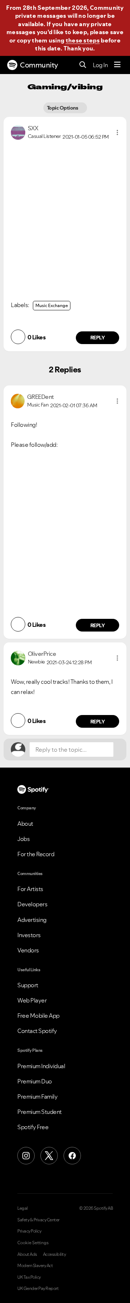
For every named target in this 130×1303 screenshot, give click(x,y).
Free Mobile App (38, 1016)
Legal (22, 1208)
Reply (97, 337)
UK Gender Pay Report (37, 1288)
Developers (32, 904)
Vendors (28, 950)
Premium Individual (41, 1066)
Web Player (32, 1000)
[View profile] (18, 132)
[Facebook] (72, 1155)
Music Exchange (51, 305)
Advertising (32, 920)
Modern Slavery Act (35, 1266)
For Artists (30, 889)
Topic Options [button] (63, 107)
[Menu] (117, 65)
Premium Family (37, 1096)
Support (27, 985)
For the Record (35, 854)
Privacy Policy (29, 1231)
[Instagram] (26, 1155)
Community (39, 65)
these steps (83, 40)
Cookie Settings (33, 1243)
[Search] (82, 65)
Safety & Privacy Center (38, 1220)
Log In (100, 65)
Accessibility (54, 1254)
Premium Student (39, 1112)
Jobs (23, 839)
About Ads (27, 1254)
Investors (29, 935)
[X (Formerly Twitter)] (49, 1155)
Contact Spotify (37, 1031)
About (25, 824)
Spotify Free (32, 1127)
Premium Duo (34, 1081)
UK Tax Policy (29, 1277)
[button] (117, 132)
